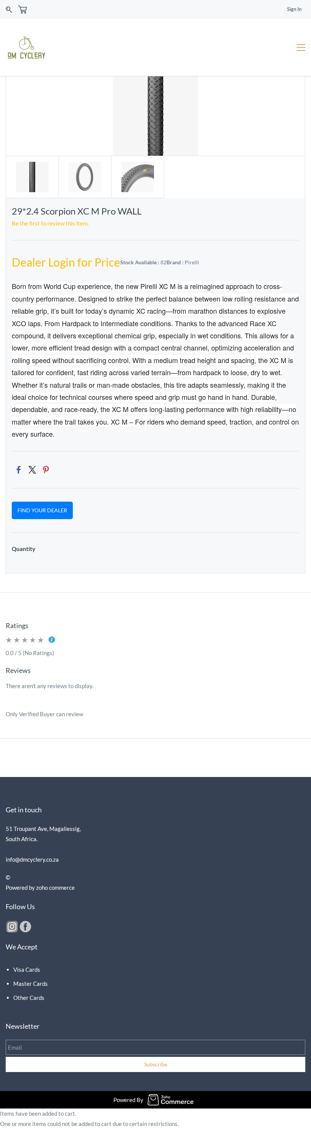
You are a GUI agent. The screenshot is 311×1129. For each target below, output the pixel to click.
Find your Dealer (42, 510)
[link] (18, 469)
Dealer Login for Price (66, 262)
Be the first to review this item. (50, 223)
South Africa (21, 838)
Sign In (294, 9)
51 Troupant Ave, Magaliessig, (44, 828)
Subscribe (155, 1064)
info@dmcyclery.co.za (32, 859)
